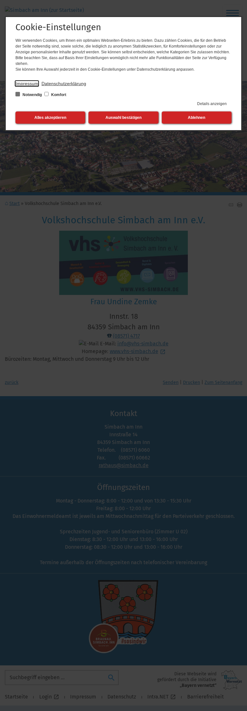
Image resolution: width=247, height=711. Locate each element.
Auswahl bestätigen (123, 117)
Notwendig (32, 95)
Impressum (26, 83)
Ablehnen (196, 117)
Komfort (58, 95)
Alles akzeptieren (50, 117)
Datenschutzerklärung (63, 83)
